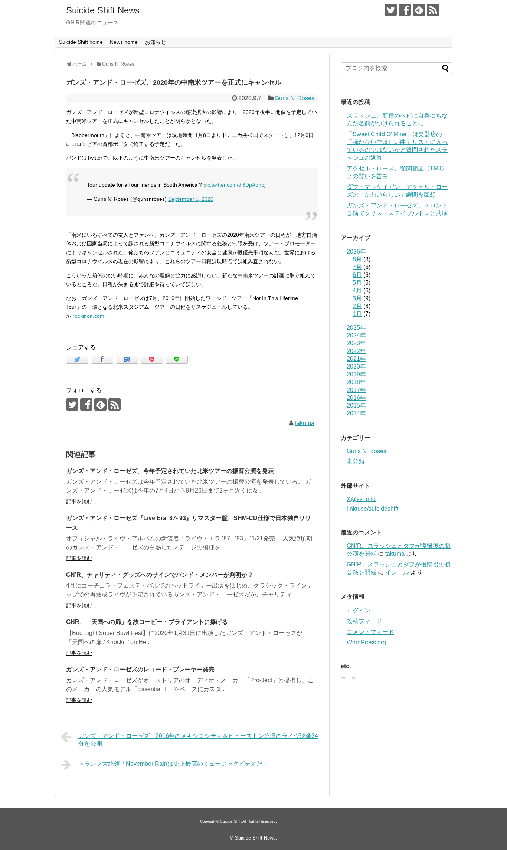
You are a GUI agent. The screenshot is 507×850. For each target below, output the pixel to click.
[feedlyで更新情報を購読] (419, 10)
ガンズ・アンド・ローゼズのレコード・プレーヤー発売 (140, 669)
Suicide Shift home (81, 42)
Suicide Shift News (103, 10)
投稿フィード (364, 621)
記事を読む (79, 501)
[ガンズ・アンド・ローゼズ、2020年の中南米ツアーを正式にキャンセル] (127, 360)
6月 (357, 275)
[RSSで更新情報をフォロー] (433, 10)
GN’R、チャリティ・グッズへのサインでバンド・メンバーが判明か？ (159, 575)
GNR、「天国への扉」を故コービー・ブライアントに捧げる (147, 622)
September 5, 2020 (190, 199)
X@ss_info (361, 499)
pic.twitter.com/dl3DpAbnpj (234, 185)
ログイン (358, 610)
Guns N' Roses (294, 98)
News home (124, 42)
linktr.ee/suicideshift (372, 509)
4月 (357, 290)
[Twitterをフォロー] (391, 10)
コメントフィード (370, 632)
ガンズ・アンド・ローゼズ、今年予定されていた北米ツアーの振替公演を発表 (170, 471)
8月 (357, 259)
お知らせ (155, 42)
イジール (397, 572)
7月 (357, 267)
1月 (357, 314)
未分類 (355, 461)
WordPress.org (366, 642)
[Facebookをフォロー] (405, 10)
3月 (357, 298)
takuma (304, 423)
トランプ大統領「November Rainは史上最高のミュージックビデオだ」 (173, 764)
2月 (357, 306)
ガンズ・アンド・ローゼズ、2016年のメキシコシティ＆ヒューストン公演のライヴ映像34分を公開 (198, 740)
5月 (357, 282)
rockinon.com (88, 316)
